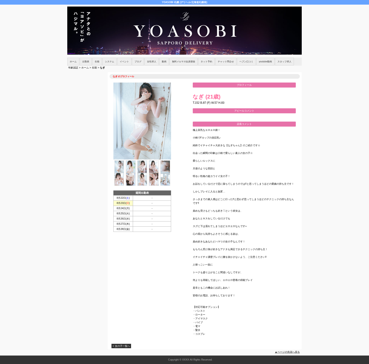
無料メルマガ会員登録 (183, 61)
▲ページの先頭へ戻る (287, 352)
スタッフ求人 (284, 61)
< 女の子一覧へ (121, 346)
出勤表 (85, 61)
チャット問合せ (226, 61)
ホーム (73, 61)
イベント (124, 61)
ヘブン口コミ (246, 61)
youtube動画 (265, 61)
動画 (164, 61)
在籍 (97, 61)
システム (109, 61)
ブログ (138, 61)
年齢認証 (73, 67)
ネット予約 (206, 61)
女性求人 (151, 61)
